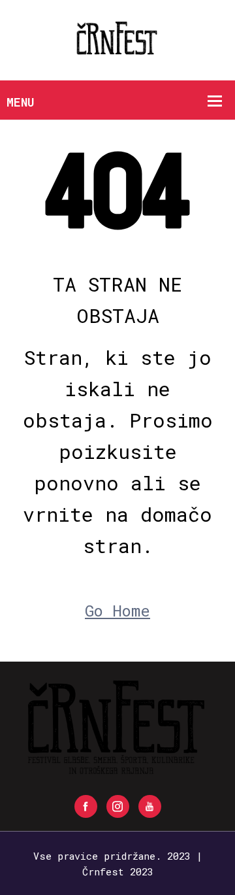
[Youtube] (150, 806)
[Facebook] (86, 806)
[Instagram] (118, 806)
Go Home (117, 610)
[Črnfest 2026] (117, 39)
